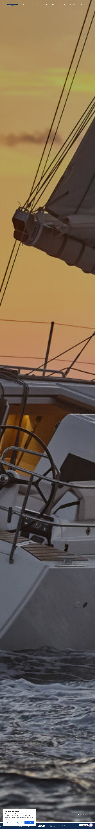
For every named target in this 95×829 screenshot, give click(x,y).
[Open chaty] (91, 825)
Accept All (29, 822)
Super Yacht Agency (62, 5)
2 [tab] (78, 814)
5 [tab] (83, 814)
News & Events (74, 5)
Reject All (19, 822)
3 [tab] (80, 814)
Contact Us (84, 5)
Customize (9, 822)
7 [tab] (87, 814)
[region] (19, 817)
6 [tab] (85, 814)
